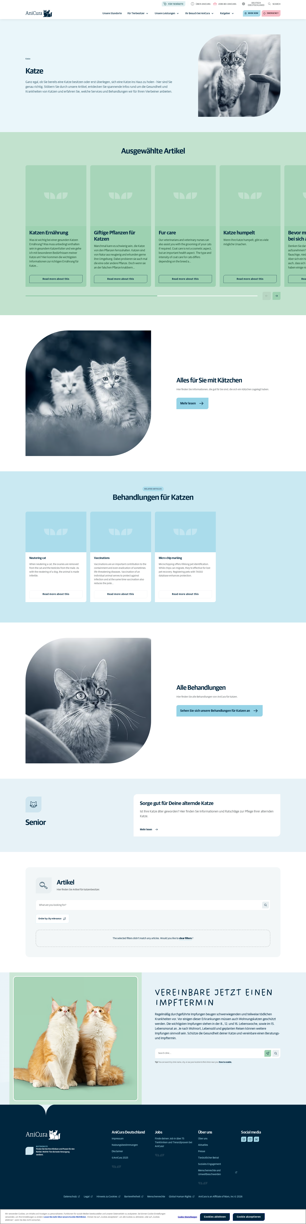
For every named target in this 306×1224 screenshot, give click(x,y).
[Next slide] (276, 296)
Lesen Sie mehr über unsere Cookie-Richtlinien (64, 1217)
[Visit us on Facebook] (243, 1139)
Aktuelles (203, 1145)
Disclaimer (117, 1151)
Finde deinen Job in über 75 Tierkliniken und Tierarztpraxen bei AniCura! (173, 1142)
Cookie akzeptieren (249, 1217)
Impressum (118, 1138)
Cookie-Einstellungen (187, 1217)
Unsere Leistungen (165, 13)
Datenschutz (70, 1196)
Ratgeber (225, 13)
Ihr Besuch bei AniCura (197, 13)
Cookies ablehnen (215, 1217)
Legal (87, 1196)
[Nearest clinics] (267, 1053)
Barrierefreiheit (132, 1196)
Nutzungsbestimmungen (125, 1145)
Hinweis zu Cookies (107, 1196)
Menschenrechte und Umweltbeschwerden (209, 1172)
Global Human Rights (180, 1196)
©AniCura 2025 (120, 1157)
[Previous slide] (267, 296)
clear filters (185, 938)
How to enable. (225, 1062)
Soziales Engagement (209, 1164)
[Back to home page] (39, 13)
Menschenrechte (156, 1196)
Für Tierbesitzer (136, 13)
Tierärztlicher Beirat (208, 1157)
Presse (201, 1151)
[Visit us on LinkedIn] (256, 1139)
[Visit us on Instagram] (250, 1139)
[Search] (265, 905)
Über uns (203, 1138)
